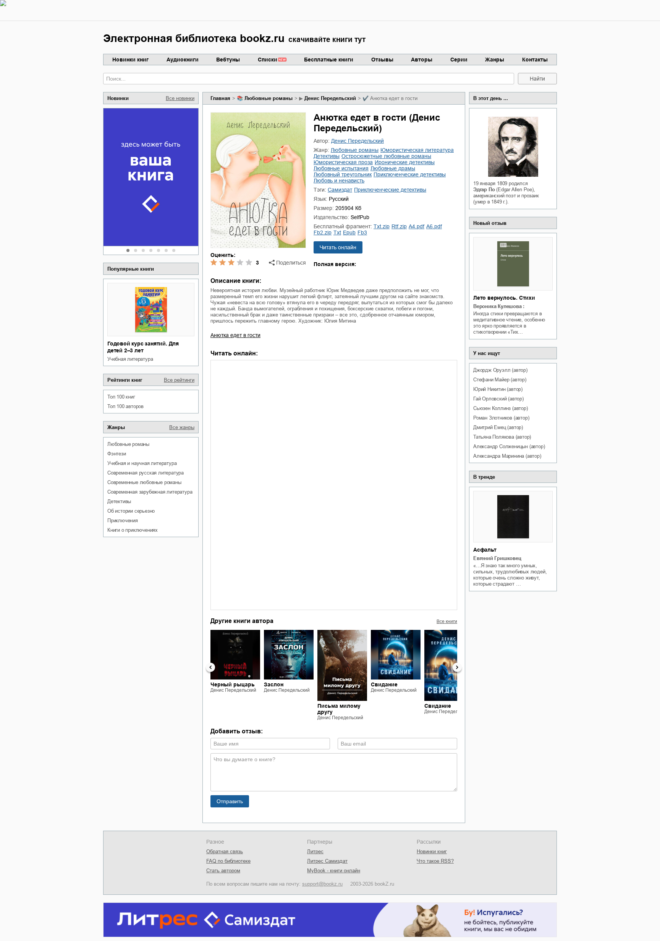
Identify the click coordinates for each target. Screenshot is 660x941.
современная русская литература (145, 473)
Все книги (447, 621)
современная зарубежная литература (149, 492)
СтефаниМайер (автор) (499, 380)
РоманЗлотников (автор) (501, 418)
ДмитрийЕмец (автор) (498, 427)
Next (457, 667)
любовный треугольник (343, 174)
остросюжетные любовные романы (386, 156)
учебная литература (130, 359)
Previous (210, 667)
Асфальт (485, 550)
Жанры (494, 59)
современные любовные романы (144, 482)
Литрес (315, 851)
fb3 (362, 232)
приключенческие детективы (410, 174)
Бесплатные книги (328, 59)
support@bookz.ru (322, 884)
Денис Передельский (330, 98)
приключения (122, 520)
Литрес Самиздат (327, 861)
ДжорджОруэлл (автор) (500, 370)
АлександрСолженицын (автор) (509, 446)
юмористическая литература (417, 150)
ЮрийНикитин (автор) (497, 389)
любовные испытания (341, 168)
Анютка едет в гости (235, 335)
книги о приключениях (132, 530)
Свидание (384, 684)
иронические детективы (405, 162)
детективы (119, 501)
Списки (267, 59)
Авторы (421, 59)
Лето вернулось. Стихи (504, 298)
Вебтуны (228, 59)
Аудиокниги (183, 59)
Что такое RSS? (435, 861)
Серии (458, 59)
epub (349, 232)
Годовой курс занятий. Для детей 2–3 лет (143, 347)
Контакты (535, 59)
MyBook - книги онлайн (333, 870)
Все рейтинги (179, 380)
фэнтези (116, 454)
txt (337, 232)
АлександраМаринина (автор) (507, 456)
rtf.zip (399, 226)
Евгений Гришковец (497, 558)
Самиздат (340, 190)
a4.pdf (416, 226)
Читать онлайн (338, 247)
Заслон (273, 684)
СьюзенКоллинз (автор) (500, 408)
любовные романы (128, 444)
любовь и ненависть (339, 181)
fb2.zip (323, 232)
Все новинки (180, 98)
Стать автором (223, 870)
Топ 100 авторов (125, 406)
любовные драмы (392, 168)
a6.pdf (434, 226)
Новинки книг (130, 59)
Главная (220, 98)
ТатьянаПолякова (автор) (502, 437)
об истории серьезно (131, 511)
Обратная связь (224, 851)
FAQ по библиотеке (228, 861)
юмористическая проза (343, 162)
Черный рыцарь (232, 684)
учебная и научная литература (141, 463)
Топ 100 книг (121, 397)
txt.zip (382, 226)
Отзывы (382, 59)
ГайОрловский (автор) (498, 399)
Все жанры (181, 427)
